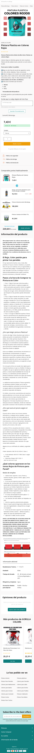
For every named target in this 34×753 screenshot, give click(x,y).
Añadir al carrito (17, 144)
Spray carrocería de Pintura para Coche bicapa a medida (21, 190)
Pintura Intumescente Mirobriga (21, 202)
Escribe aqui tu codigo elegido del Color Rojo (14, 99)
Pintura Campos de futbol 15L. (20, 214)
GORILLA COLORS (6, 42)
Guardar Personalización (17, 111)
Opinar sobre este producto (17, 609)
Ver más (12, 661)
